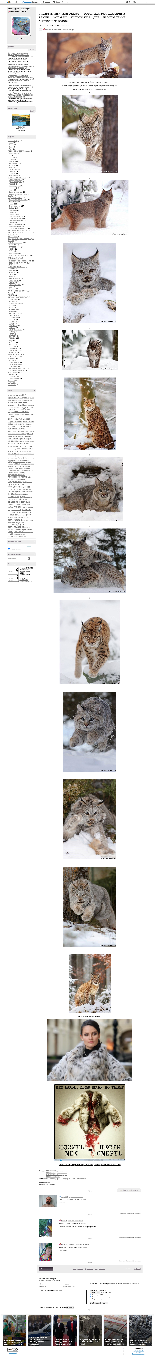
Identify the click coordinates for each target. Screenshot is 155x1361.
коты (19, 449)
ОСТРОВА (12, 336)
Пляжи (11, 283)
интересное (14, 431)
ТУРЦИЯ (12, 344)
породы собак (19, 479)
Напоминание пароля (69, 1286)
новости (18, 466)
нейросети (11, 466)
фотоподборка (16, 524)
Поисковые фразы (25, 581)
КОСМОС (11, 241)
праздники (23, 482)
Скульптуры (13, 169)
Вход (36, 2)
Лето (10, 149)
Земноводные (14, 214)
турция (23, 507)
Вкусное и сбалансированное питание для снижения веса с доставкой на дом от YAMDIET (19, 54)
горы (9, 410)
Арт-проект (13, 157)
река (9, 491)
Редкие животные (15, 226)
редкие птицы (27, 489)
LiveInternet (11, 2)
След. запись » (100, 1269)
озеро (15, 468)
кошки (31, 448)
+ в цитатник (65, 26)
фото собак (17, 517)
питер (22, 472)
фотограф (24, 517)
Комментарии (25, 9)
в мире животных (20, 401)
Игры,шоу (12, 360)
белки (16, 400)
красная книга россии (24, 456)
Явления (12, 289)
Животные (12, 277)
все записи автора (68, 29)
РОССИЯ (12, 338)
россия (12, 494)
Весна (11, 147)
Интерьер (12, 188)
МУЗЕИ (11, 249)
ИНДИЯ (11, 324)
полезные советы (16, 477)
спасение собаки (14, 504)
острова (27, 468)
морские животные (19, 462)
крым (25, 458)
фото (23, 509)
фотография (11, 522)
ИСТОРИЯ (11, 235)
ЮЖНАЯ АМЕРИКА (15, 350)
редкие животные (15, 489)
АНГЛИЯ (12, 307)
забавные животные (17, 424)
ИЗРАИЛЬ (12, 322)
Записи (10, 9)
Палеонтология (13, 153)
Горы (11, 274)
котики (29, 446)
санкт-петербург (17, 496)
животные (28, 421)
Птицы (11, 222)
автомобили (11, 395)
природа (12, 484)
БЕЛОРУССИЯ (14, 313)
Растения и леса (15, 285)
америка (19, 395)
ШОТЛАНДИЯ (14, 348)
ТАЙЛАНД (12, 342)
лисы (32, 458)
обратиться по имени (76, 1197)
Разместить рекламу (138, 1354)
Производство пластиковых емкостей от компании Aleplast (19, 76)
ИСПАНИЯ (13, 326)
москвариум (25, 464)
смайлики (58, 1290)
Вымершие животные (16, 216)
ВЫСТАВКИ (13, 245)
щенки (25, 532)
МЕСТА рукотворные (15, 243)
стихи (24, 504)
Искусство (12, 165)
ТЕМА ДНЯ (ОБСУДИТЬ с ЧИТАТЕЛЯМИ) (16, 355)
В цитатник (137, 1213)
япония (17, 534)
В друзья (22, 38)
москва (17, 464)
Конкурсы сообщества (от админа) (20, 239)
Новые (138, 1269)
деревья (18, 409)
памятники (16, 470)
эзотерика (30, 532)
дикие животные (21, 412)
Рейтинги (47, 2)
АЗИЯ (11, 305)
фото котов (21, 515)
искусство (27, 436)
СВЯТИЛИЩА (14, 253)
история (19, 439)
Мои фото (12, 374)
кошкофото (22, 454)
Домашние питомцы (16, 218)
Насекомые (13, 210)
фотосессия (27, 527)
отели (10, 470)
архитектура (15, 397)
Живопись (12, 161)
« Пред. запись (78, 1269)
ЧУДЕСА (11, 383)
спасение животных (19, 502)
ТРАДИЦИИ (12, 358)
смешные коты (12, 499)
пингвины (16, 472)
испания (12, 438)
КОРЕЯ (11, 334)
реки (14, 491)
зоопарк (11, 426)
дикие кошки (13, 414)
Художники (13, 176)
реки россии (22, 491)
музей (31, 464)
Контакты (138, 1352)
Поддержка (127, 2)
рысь (73, 1179)
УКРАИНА (12, 301)
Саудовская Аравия (16, 303)
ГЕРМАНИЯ (13, 315)
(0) (32, 56)
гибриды (16, 407)
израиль (15, 429)
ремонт (30, 491)
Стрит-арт (12, 171)
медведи (11, 462)
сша (28, 504)
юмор (11, 534)
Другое (11, 184)
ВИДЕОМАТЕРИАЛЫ (15, 198)
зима (29, 424)
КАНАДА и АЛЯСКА (15, 330)
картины (19, 443)
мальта (11, 460)
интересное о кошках (27, 431)
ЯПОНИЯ (12, 352)
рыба (21, 494)
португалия (13, 482)
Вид (130, 2)
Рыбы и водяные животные (18, 228)
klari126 (64, 1221)
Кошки (11, 204)
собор (27, 499)
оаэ (23, 466)
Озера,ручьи (13, 281)
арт (24, 395)
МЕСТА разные (14, 279)
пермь (11, 472)
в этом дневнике (15, 549)
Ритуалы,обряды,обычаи (17, 368)
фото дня (21, 512)
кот (18, 446)
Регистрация (27, 2)
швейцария (18, 532)
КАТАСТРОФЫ (13, 237)
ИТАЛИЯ (12, 328)
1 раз (48, 1182)
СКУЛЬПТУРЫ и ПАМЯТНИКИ (19, 255)
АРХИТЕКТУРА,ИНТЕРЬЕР (17, 178)
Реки (10, 287)
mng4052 (64, 1197)
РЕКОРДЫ (11, 295)
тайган (10, 507)
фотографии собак (27, 520)
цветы (10, 532)
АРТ (9, 155)
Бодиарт (12, 159)
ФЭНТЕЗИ (11, 381)
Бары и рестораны (15, 180)
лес (29, 458)
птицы (21, 484)
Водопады (12, 272)
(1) (26, 68)
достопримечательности (19, 419)
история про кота (23, 441)
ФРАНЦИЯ (12, 346)
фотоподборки (16, 527)
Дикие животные (14, 206)
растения (25, 487)
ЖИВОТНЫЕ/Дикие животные (56, 1173)
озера (10, 468)
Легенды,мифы (14, 362)
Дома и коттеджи (15, 182)
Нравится (125, 1190)
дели (13, 410)
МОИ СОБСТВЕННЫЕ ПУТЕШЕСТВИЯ (15, 258)
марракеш (25, 460)
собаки (20, 499)
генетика (10, 407)
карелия (11, 443)
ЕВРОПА (12, 320)
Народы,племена (15, 364)
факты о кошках (15, 510)
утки (9, 510)
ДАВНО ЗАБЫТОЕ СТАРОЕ (17, 200)
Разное (10, 293)
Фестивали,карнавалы (16, 370)
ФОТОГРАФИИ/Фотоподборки (56, 1175)
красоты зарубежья (15, 458)
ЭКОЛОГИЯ (12, 385)
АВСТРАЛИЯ (13, 299)
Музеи (11, 190)
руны (17, 494)
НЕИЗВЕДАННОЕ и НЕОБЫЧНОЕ (19, 261)
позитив (22, 475)
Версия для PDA (139, 1350)
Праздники (13, 366)
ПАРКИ (11, 251)
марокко (17, 460)
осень (21, 468)
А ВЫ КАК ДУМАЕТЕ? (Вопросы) (19, 151)
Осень (11, 145)
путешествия (14, 487)
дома (21, 414)
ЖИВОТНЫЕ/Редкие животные (56, 1171)
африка (24, 398)
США (10, 340)
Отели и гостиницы (15, 192)
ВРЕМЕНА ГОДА (13, 141)
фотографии (15, 520)
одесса (27, 466)
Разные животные (15, 224)
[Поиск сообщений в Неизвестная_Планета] (29, 546)
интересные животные (15, 434)
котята (25, 449)
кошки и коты (15, 451)
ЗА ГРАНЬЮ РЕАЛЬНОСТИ (17, 230)
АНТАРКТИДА (14, 309)
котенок (23, 446)
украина (29, 507)
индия (22, 428)
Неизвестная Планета (9, 12)
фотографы (20, 522)
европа (11, 422)
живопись (18, 422)
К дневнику (89, 1269)
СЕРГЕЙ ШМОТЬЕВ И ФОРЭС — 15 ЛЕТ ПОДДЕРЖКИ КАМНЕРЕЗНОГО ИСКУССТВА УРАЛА (20, 95)
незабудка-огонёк (67, 1244)
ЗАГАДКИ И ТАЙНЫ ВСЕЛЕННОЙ (19, 233)
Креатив (12, 167)
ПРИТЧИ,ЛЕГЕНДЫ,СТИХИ (17, 291)
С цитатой (129, 1213)
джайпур (24, 410)
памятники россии (27, 470)
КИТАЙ (11, 332)
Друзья (16, 9)
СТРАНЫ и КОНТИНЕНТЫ (17, 297)
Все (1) (32, 111)
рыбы (25, 494)
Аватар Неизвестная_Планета (21, 26)
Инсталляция (13, 163)
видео (21, 405)
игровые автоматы (23, 426)
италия (32, 441)
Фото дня (21, 127)
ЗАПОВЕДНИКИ (14, 247)
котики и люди (12, 449)
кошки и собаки (26, 451)
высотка (31, 405)
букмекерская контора (24, 400)
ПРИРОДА (11, 270)
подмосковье (13, 475)
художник (18, 529)
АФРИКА (12, 311)
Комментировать (46, 1269)
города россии (26, 407)
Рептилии (12, 212)
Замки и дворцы (14, 186)
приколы (29, 482)
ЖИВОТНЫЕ (12, 202)
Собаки (11, 208)
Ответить (122, 1213)
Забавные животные (16, 220)
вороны (26, 405)
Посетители (23, 580)
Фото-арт (12, 173)
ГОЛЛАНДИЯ (13, 317)
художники (27, 529)
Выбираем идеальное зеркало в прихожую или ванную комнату (19, 86)
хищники (10, 529)
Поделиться (135, 1190)
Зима (11, 143)
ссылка (83, 1199)
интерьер (18, 436)
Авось (58, 2)
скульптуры (29, 497)
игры (9, 429)
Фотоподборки (14, 379)
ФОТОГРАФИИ (13, 372)
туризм (17, 507)
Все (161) (32, 49)
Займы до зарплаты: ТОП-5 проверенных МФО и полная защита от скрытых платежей (21, 66)
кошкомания (13, 454)
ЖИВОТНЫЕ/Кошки (53, 1177)
